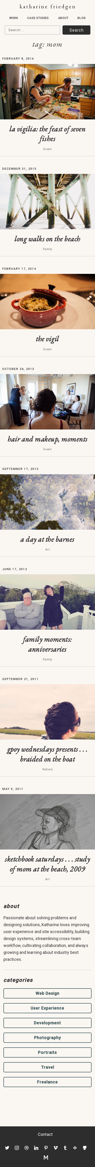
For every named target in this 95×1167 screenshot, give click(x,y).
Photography (47, 1037)
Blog (81, 18)
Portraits (47, 1052)
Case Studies (38, 18)
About (63, 18)
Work (13, 18)
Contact (45, 1134)
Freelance (47, 1081)
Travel (47, 1067)
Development (47, 1022)
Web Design (47, 993)
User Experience (47, 1008)
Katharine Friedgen (48, 6)
